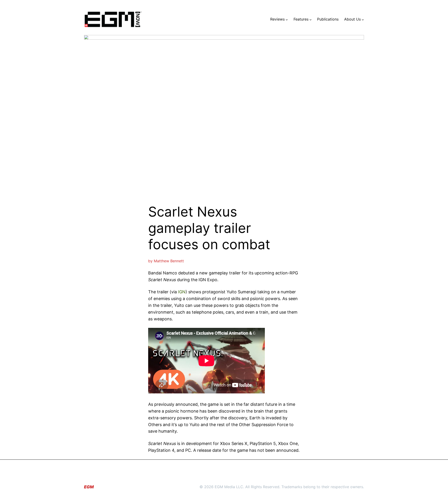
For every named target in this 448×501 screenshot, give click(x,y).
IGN (182, 291)
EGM (89, 486)
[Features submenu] (310, 19)
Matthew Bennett (169, 261)
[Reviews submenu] (287, 19)
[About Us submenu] (363, 19)
